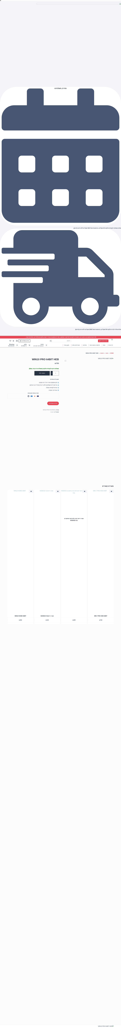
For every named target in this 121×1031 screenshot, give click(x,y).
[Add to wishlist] (111, 491)
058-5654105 (11, 345)
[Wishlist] (10, 341)
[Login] (13, 340)
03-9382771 (24, 345)
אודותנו (85, 345)
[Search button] (50, 341)
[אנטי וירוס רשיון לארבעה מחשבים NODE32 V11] (74, 503)
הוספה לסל (42, 373)
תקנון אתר (66, 345)
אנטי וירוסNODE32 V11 (47, 616)
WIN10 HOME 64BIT (20, 616)
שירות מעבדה (104, 340)
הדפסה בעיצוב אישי (95, 345)
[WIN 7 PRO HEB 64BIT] (101, 551)
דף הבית (110, 345)
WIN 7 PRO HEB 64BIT (100, 616)
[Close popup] (0, 0)
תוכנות (52, 412)
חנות (104, 345)
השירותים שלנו (76, 345)
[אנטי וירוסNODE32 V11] (47, 551)
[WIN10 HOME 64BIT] (20, 551)
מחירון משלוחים (25, 340)
